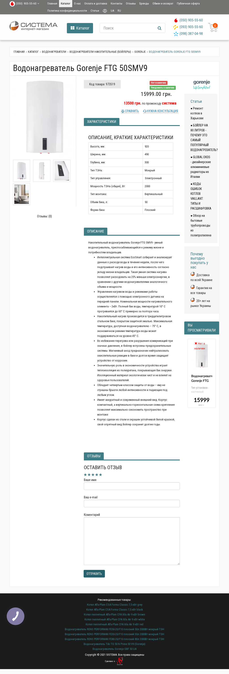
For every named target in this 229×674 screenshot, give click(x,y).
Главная (52, 3)
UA (112, 10)
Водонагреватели (54, 51)
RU (119, 10)
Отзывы (131, 3)
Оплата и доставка (95, 3)
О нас (77, 3)
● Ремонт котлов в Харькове (197, 113)
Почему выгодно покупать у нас (199, 260)
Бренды (144, 3)
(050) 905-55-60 (191, 20)
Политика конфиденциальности (67, 10)
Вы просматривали (202, 327)
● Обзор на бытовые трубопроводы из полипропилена (201, 225)
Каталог (65, 3)
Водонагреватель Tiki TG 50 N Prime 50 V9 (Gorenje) (114, 644)
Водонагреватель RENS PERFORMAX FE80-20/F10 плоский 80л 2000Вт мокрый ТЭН (114, 639)
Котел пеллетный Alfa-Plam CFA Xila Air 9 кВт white (115, 619)
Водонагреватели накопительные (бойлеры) (100, 51)
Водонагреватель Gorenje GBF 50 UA (114, 649)
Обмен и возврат (163, 3)
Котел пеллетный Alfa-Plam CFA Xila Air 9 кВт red (114, 624)
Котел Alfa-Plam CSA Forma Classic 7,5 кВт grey (114, 604)
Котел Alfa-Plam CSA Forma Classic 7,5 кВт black (114, 609)
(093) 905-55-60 (191, 27)
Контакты (116, 3)
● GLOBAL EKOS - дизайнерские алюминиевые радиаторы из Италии (201, 166)
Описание (95, 231)
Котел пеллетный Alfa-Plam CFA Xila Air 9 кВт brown (114, 614)
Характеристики (101, 122)
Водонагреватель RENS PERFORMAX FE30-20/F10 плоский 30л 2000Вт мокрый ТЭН (114, 634)
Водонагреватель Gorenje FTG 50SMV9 (203, 381)
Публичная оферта (188, 3)
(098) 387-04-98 (191, 33)
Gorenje (140, 51)
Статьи (95, 10)
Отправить (94, 573)
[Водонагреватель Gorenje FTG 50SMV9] (44, 118)
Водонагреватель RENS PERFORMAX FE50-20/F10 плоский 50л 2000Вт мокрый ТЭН (114, 629)
